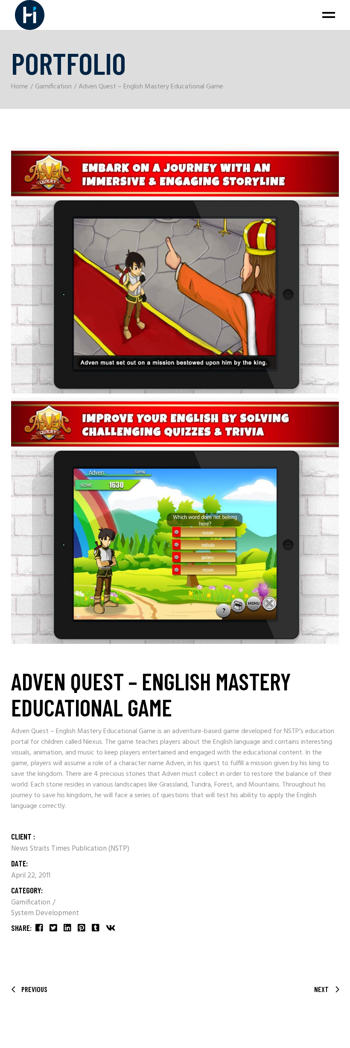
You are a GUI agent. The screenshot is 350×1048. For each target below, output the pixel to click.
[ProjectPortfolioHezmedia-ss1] (175, 270)
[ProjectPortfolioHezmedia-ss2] (175, 521)
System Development (45, 913)
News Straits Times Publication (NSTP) (70, 848)
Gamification (31, 902)
